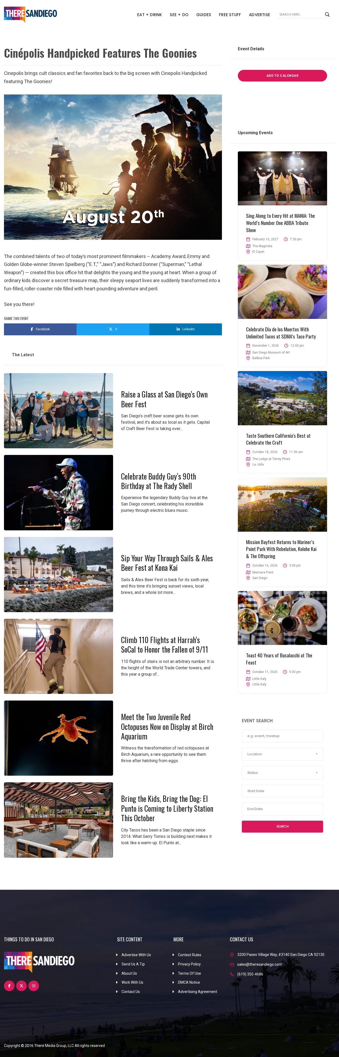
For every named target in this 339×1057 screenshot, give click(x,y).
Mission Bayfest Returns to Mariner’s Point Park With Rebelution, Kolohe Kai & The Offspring (281, 548)
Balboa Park (261, 358)
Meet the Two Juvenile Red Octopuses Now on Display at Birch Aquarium (167, 726)
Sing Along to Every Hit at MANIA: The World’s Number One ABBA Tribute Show (280, 222)
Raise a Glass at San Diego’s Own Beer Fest (164, 399)
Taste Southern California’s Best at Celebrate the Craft (278, 439)
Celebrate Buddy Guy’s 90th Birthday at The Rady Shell (158, 481)
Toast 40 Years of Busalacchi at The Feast (279, 658)
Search (282, 826)
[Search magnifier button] (327, 14)
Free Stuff (230, 14)
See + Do (179, 14)
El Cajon (258, 252)
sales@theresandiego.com (259, 964)
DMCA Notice (189, 982)
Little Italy (259, 684)
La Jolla (258, 464)
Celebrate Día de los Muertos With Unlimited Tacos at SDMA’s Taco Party (281, 332)
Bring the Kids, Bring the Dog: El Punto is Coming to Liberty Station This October (167, 808)
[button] (282, 754)
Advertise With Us (136, 955)
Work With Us (132, 982)
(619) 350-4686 (250, 974)
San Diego (259, 578)
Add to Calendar (282, 76)
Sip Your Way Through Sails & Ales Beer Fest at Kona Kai (167, 563)
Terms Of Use (189, 973)
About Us (129, 973)
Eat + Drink (149, 14)
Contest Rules (189, 955)
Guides (203, 14)
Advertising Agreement (197, 992)
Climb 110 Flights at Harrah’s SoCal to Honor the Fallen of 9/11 (164, 644)
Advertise (259, 14)
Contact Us (131, 992)
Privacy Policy (189, 964)
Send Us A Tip (133, 964)
